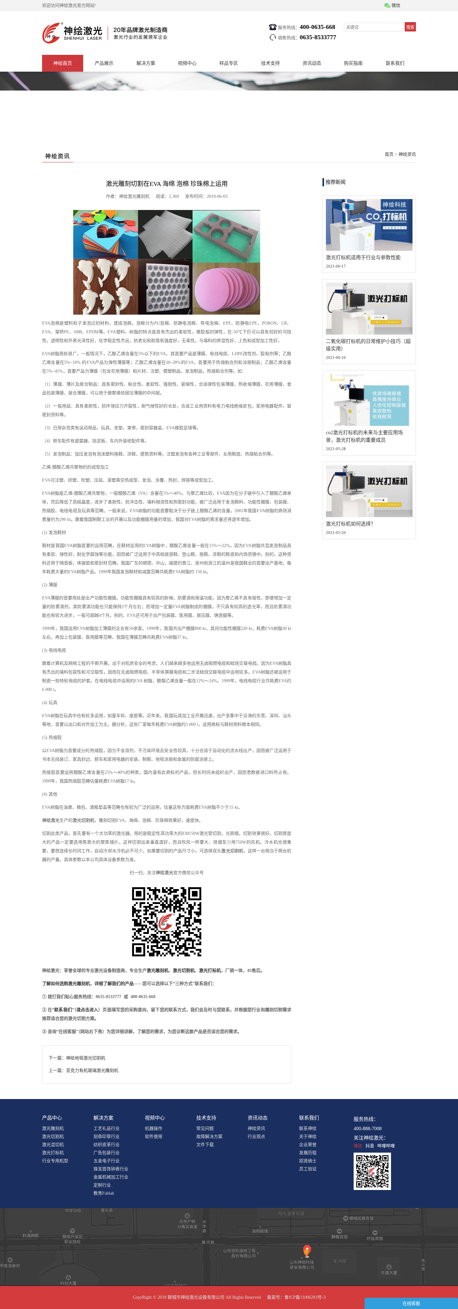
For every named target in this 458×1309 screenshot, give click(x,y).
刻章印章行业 (106, 1136)
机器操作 (153, 1128)
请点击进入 (87, 1009)
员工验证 (308, 1169)
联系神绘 (308, 1128)
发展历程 (308, 1152)
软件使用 (153, 1136)
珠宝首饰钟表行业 (110, 1169)
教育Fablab (103, 1193)
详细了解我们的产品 (114, 983)
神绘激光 (51, 820)
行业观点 (256, 1136)
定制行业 (102, 1185)
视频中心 (187, 63)
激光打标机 (210, 970)
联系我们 (395, 63)
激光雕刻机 (158, 970)
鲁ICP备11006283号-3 (305, 1297)
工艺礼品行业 (106, 1128)
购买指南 (353, 63)
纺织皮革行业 (106, 1144)
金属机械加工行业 (110, 1177)
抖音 (369, 1146)
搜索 (410, 27)
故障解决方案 (209, 1136)
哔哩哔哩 (386, 1146)
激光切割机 (83, 820)
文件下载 (205, 1144)
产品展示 (104, 63)
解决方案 (145, 63)
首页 (389, 154)
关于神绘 (308, 1136)
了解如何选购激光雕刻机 (66, 983)
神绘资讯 (407, 154)
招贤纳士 (308, 1161)
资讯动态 (312, 63)
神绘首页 (62, 63)
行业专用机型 (55, 1161)
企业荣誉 (308, 1144)
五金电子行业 (106, 1161)
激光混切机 (53, 1144)
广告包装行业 (106, 1152)
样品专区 (228, 63)
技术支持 (270, 63)
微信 (358, 1146)
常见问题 (205, 1128)
